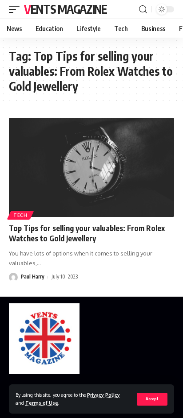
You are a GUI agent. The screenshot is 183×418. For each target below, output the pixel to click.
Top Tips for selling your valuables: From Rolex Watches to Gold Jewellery (87, 233)
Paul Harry (32, 276)
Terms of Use (41, 403)
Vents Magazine (65, 9)
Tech (20, 215)
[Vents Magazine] (44, 338)
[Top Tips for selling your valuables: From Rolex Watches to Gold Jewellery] (91, 167)
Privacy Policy (103, 395)
